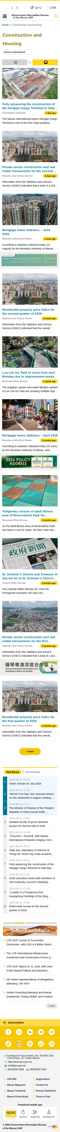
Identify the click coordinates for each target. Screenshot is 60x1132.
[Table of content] (4, 16)
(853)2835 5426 (38, 1069)
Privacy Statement (46, 1090)
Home (5, 25)
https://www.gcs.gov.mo (20, 1062)
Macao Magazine (16, 1085)
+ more (51, 1006)
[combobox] (17, 52)
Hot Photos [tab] (32, 772)
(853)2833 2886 (16, 1069)
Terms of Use (43, 1096)
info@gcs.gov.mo (17, 1066)
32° (38, 7)
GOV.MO (11, 1079)
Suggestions (43, 1079)
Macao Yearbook (16, 1090)
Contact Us (42, 1085)
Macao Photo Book (17, 1096)
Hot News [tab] (12, 772)
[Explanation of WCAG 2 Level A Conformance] (52, 1126)
